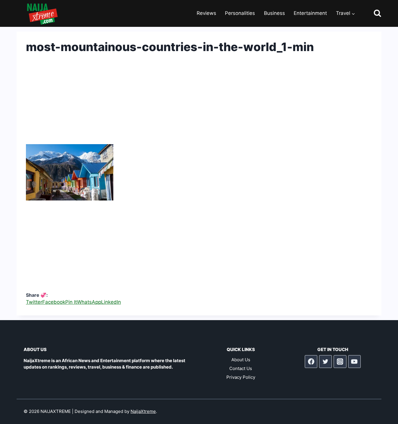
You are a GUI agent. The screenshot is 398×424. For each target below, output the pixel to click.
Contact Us (240, 368)
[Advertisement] (199, 103)
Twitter (34, 302)
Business (274, 13)
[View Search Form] (372, 14)
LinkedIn (111, 302)
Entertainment (310, 13)
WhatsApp (89, 302)
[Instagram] (340, 361)
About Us (240, 359)
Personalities (240, 13)
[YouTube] (354, 361)
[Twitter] (325, 361)
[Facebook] (311, 361)
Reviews (206, 13)
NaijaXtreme (143, 411)
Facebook (53, 302)
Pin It (71, 302)
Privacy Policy (240, 377)
